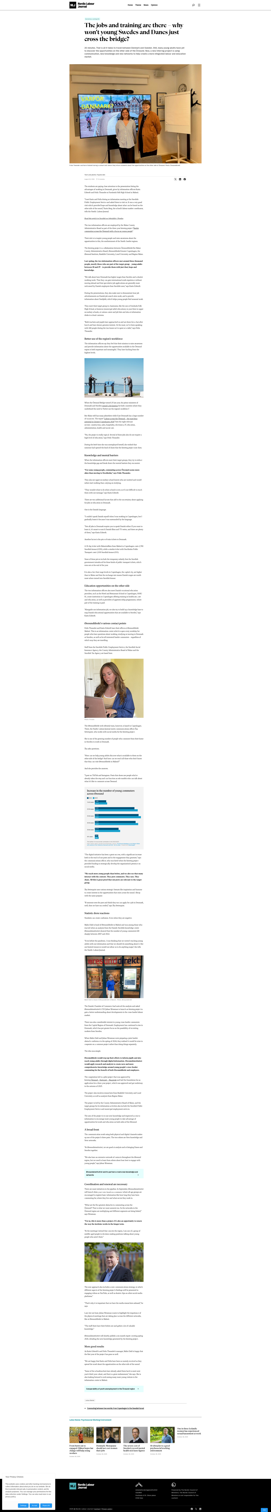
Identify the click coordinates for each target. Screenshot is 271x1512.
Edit (264, 1510)
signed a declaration (110, 406)
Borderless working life (92, 19)
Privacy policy (107, 1509)
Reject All (46, 1505)
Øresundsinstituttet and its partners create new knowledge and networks (112, 1173)
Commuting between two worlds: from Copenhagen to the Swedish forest (115, 1408)
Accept (34, 1505)
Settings (23, 1505)
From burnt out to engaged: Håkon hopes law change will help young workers (81, 1449)
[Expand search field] (193, 5)
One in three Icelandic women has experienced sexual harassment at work (189, 1431)
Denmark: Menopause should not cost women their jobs (106, 1448)
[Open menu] (199, 5)
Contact (97, 1509)
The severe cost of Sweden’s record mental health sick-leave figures (134, 1448)
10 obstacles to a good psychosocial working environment (160, 1448)
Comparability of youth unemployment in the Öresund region (110, 1389)
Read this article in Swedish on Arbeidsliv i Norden (103, 218)
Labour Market (89, 1400)
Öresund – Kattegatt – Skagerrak (104, 1080)
